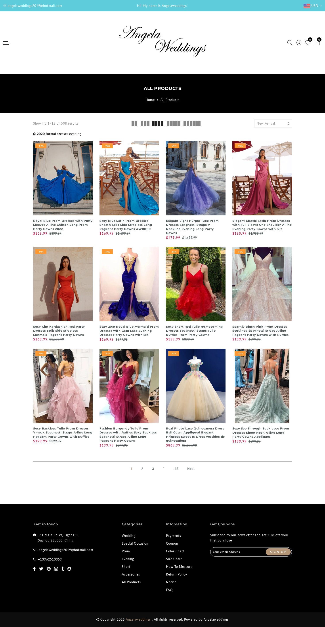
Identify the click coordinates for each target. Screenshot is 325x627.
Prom (126, 551)
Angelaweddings (216, 619)
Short (126, 566)
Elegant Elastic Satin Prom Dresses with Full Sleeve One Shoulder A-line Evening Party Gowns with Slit (262, 225)
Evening (128, 559)
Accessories (131, 574)
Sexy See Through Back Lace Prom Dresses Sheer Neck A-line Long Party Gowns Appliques (260, 432)
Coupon (172, 543)
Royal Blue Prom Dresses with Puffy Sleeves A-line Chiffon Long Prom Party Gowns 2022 (62, 225)
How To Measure (179, 566)
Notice (171, 582)
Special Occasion (135, 543)
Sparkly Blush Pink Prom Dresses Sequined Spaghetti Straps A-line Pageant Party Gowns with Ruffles (260, 330)
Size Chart (174, 559)
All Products (131, 582)
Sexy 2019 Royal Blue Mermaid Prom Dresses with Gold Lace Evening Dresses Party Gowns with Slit (129, 330)
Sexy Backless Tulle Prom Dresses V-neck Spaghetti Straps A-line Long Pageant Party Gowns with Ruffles (62, 432)
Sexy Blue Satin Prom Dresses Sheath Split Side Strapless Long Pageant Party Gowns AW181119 (125, 225)
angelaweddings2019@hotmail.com (66, 550)
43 (176, 469)
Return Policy (176, 574)
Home (150, 100)
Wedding (129, 536)
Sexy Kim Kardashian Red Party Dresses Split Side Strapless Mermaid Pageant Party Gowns (59, 330)
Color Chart (175, 551)
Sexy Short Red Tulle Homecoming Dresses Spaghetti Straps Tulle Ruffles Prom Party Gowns (194, 330)
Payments (173, 536)
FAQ (169, 590)
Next (191, 469)
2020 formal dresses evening (59, 134)
